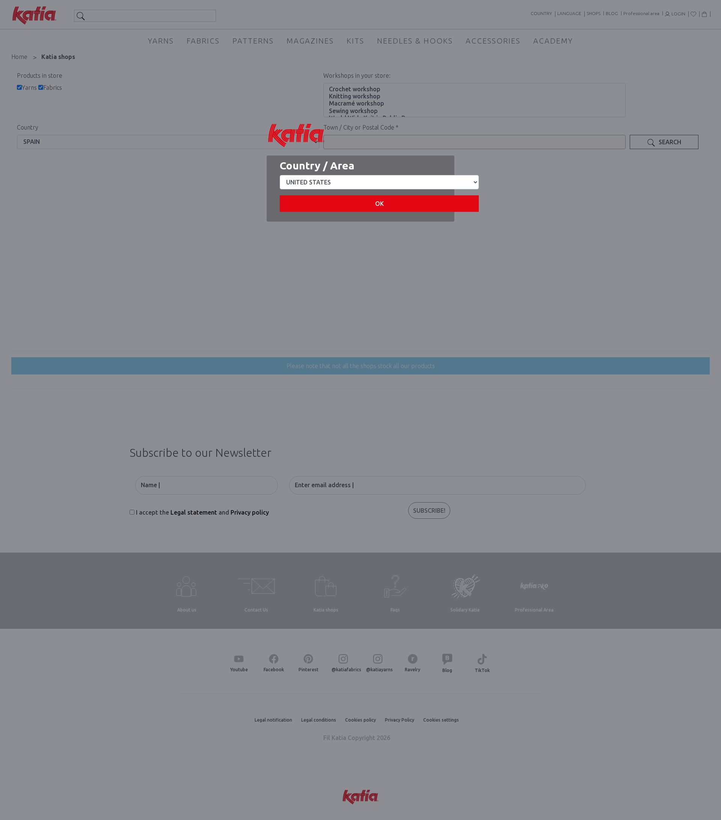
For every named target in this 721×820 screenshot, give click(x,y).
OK (379, 203)
